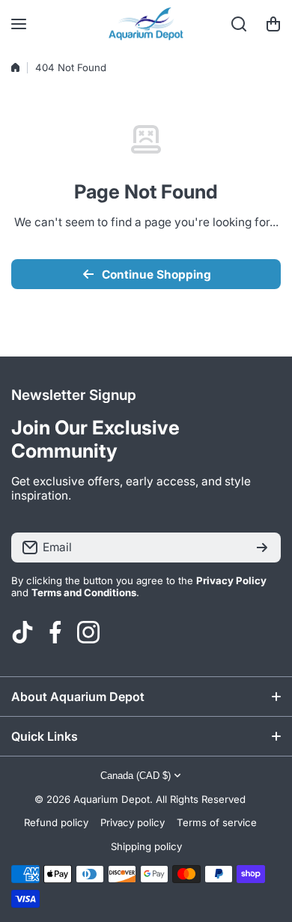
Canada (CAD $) (135, 775)
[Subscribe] (262, 547)
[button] (273, 23)
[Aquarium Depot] (146, 24)
